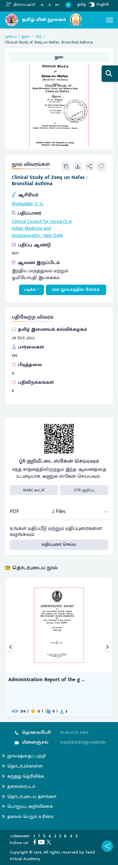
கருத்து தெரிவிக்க (25, 776)
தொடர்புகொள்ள (25, 766)
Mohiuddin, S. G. (28, 204)
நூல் (26, 36)
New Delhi (53, 235)
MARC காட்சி (34, 490)
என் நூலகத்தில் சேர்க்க (76, 289)
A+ (57, 5)
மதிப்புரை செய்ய (59, 544)
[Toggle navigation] (109, 20)
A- (42, 5)
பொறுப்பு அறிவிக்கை (30, 806)
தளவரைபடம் (21, 786)
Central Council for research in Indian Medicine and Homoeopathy (42, 228)
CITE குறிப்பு (84, 490)
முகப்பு (10, 36)
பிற (38, 36)
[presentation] (10, 647)
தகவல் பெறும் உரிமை (30, 816)
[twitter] (50, 841)
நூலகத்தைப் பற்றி (26, 755)
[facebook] (35, 841)
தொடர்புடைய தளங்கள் (31, 796)
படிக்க (30, 289)
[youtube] (42, 841)
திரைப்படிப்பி (24, 5)
